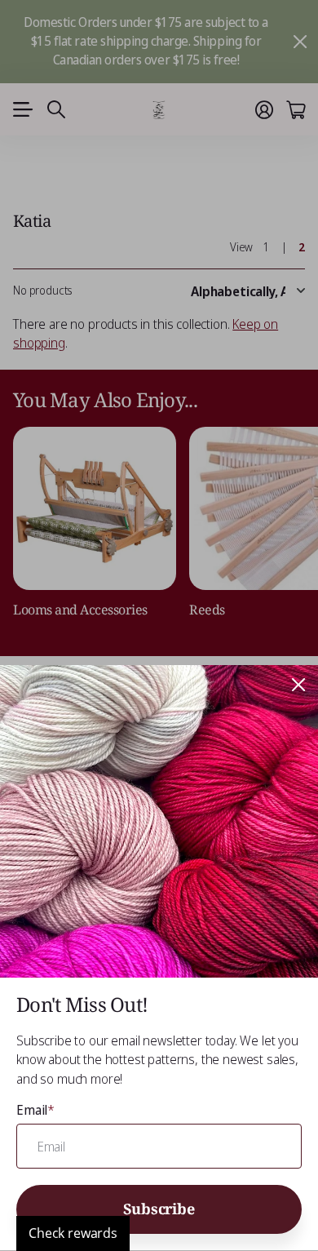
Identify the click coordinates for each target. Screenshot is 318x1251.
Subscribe (158, 1208)
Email (35, 1110)
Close (298, 684)
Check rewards (73, 1233)
